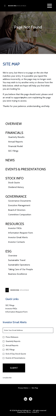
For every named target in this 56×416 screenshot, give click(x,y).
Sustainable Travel (16, 260)
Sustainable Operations (19, 264)
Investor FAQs (15, 228)
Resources (14, 224)
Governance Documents (19, 200)
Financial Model (15, 146)
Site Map (35, 388)
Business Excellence (17, 274)
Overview (13, 124)
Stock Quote (14, 182)
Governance (16, 196)
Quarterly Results (16, 137)
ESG (8, 251)
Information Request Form (20, 232)
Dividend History (16, 187)
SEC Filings (13, 151)
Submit (14, 368)
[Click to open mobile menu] (49, 5)
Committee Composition (19, 214)
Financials (14, 133)
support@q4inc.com (23, 97)
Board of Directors (16, 210)
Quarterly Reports (13, 341)
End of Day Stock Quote (16, 354)
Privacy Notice (23, 388)
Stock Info (14, 178)
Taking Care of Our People (20, 269)
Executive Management (19, 205)
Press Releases (12, 337)
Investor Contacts (16, 242)
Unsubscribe (7, 378)
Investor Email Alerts (18, 237)
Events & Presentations (25, 169)
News (10, 160)
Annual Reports (15, 141)
